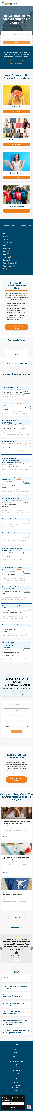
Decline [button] (13, 1107)
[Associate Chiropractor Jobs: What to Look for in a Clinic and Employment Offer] (16, 813)
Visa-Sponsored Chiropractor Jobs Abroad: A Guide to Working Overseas (16, 858)
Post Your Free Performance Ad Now (16, 327)
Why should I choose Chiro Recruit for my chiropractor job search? (16, 1034)
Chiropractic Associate (8, 533)
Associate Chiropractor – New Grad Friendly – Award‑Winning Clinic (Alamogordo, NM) (11, 460)
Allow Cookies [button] (13, 1103)
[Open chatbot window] (29, 1106)
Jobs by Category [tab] (10, 225)
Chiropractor (6, 403)
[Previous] (2, 359)
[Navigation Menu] (30, 3)
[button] (1, 949)
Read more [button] (16, 951)
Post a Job (16, 211)
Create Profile (16, 145)
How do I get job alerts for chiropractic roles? (12, 1015)
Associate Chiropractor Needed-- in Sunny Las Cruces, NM (11, 499)
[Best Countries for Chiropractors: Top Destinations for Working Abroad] (16, 884)
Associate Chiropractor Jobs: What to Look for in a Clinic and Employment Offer (16, 822)
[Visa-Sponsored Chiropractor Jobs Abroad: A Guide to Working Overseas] (16, 849)
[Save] (30, 387)
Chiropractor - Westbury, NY (10, 625)
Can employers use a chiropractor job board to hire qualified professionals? (15, 1025)
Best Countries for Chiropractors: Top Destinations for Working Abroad (14, 893)
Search (16, 42)
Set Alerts (16, 178)
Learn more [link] (9, 1100)
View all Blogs (16, 917)
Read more (5, 836)
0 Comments (14, 826)
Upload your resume (12, 61)
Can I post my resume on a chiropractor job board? (12, 998)
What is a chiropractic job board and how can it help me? (16, 981)
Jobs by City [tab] (26, 225)
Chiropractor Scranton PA (9, 441)
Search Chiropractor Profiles (16, 779)
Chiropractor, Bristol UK (9, 519)
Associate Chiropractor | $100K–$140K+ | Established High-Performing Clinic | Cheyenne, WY (12, 422)
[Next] (30, 359)
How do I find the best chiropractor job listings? (15, 990)
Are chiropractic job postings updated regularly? (13, 1007)
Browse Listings (16, 111)
